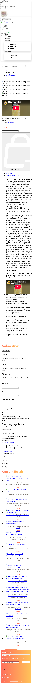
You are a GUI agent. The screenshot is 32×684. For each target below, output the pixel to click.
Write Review (6, 350)
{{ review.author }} (8, 442)
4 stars (11, 358)
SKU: (11, 123)
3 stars (17, 358)
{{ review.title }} (7, 451)
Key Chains (13, 55)
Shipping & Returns (12, 175)
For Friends (13, 46)
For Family (13, 44)
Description (9, 173)
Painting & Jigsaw (10, 74)
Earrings (12, 57)
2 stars (23, 358)
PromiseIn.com (14, 681)
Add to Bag (16, 170)
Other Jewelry (9, 51)
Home (7, 71)
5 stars (5, 358)
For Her (12, 48)
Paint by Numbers (10, 75)
